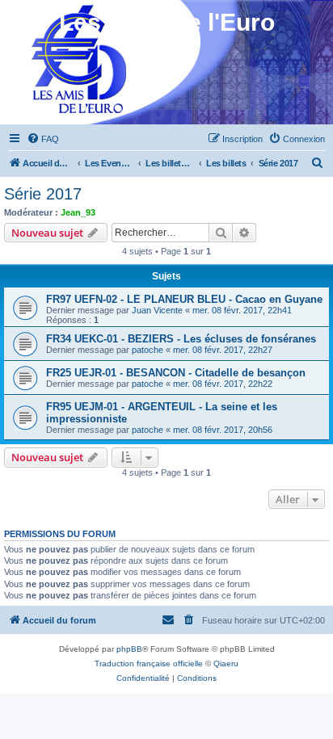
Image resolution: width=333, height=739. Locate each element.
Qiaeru (225, 663)
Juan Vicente (157, 310)
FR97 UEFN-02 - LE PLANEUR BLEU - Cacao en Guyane (184, 299)
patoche (147, 350)
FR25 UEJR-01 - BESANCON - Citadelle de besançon (176, 373)
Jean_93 (78, 212)
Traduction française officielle (149, 663)
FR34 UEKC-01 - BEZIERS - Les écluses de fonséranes (181, 339)
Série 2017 (43, 194)
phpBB (129, 649)
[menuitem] (43, 139)
